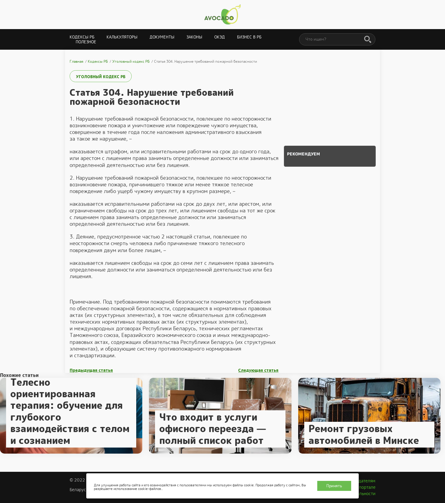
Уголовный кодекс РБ (100, 77)
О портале (365, 487)
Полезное (86, 42)
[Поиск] (367, 40)
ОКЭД (219, 37)
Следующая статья (258, 370)
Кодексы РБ (82, 37)
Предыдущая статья (91, 370)
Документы (162, 37)
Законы (194, 37)
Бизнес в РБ (249, 37)
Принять (334, 486)
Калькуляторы (122, 37)
